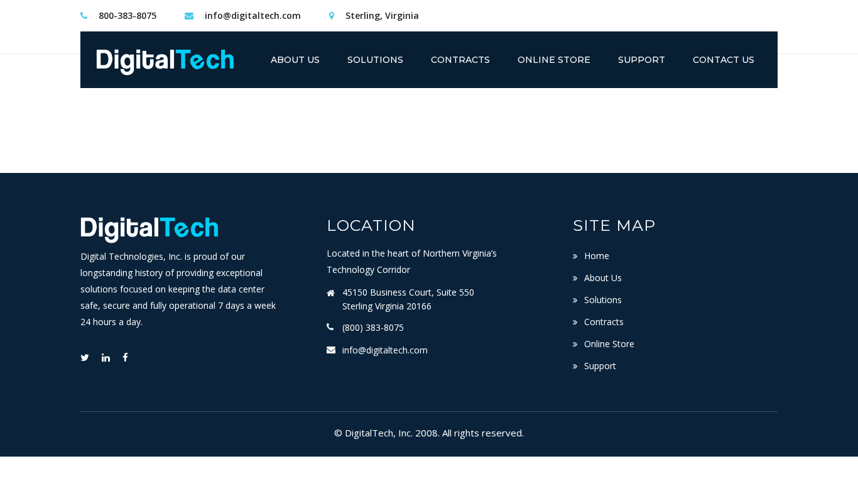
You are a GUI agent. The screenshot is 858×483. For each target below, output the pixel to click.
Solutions (603, 300)
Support (600, 366)
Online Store (609, 344)
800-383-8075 (127, 15)
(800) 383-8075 (373, 327)
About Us (603, 278)
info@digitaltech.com (253, 15)
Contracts (604, 322)
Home (596, 256)
